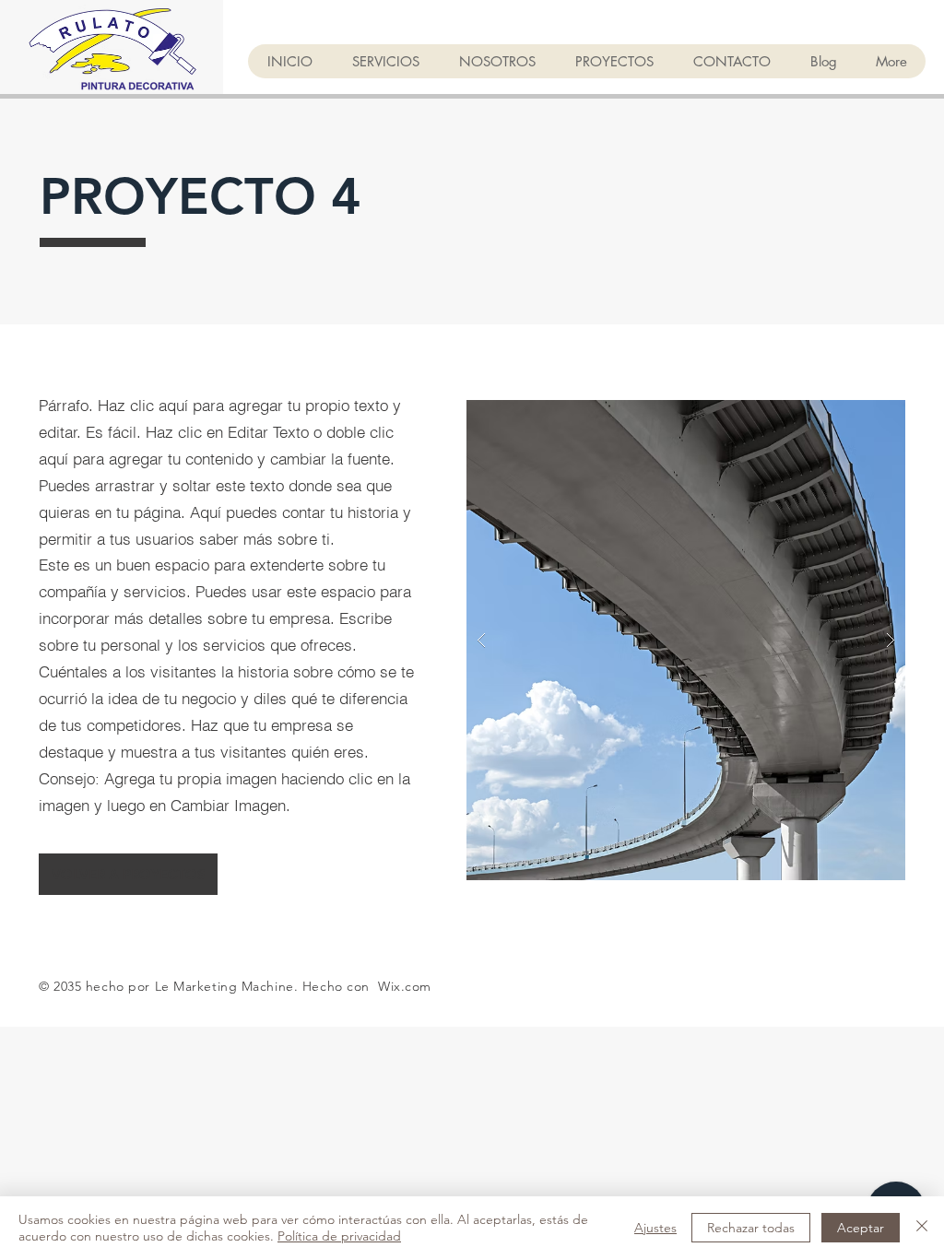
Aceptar (860, 1227)
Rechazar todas (751, 1227)
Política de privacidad (339, 1236)
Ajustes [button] (655, 1227)
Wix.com (404, 986)
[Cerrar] (922, 1227)
